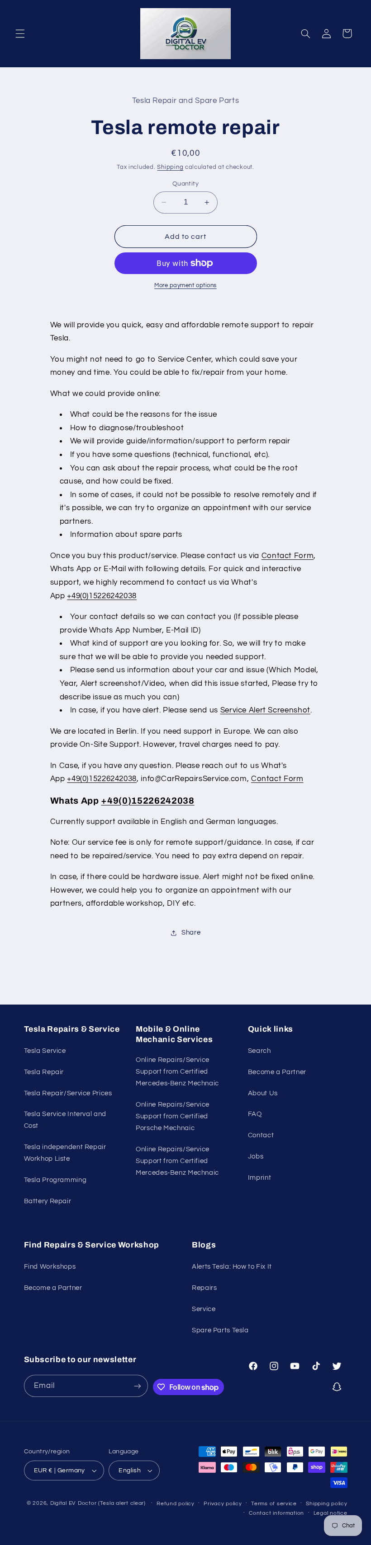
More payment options (185, 286)
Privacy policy (223, 1503)
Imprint (259, 1177)
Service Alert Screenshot (265, 710)
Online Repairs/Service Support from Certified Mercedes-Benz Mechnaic (177, 1071)
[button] (20, 33)
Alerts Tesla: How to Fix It (232, 1266)
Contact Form (288, 556)
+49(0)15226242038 (102, 596)
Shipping (170, 167)
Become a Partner (277, 1072)
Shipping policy (326, 1503)
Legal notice (330, 1513)
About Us (263, 1093)
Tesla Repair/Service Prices (68, 1093)
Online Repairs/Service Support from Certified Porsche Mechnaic (172, 1116)
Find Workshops (50, 1266)
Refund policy (176, 1503)
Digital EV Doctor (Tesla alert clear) (98, 1503)
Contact (261, 1135)
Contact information (276, 1513)
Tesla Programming (55, 1180)
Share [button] (190, 932)
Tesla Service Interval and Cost (65, 1120)
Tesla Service (45, 1050)
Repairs (204, 1287)
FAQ (255, 1114)
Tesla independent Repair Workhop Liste (65, 1153)
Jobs (256, 1156)
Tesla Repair (44, 1072)
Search (259, 1050)
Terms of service (274, 1503)
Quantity (185, 184)
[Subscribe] (137, 1386)
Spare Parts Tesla (220, 1330)
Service (203, 1309)
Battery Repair (47, 1201)
